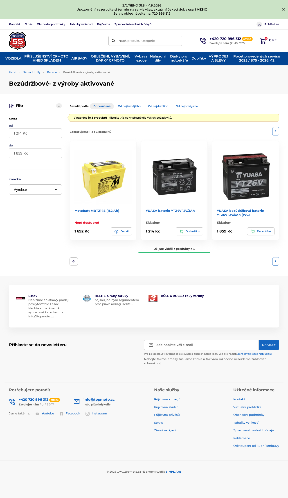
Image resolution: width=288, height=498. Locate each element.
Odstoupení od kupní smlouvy (256, 445)
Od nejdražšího (158, 106)
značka (15, 179)
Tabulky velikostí (81, 24)
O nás (28, 24)
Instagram (99, 413)
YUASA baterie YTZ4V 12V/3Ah (170, 211)
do (11, 145)
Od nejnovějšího (187, 106)
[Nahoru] (74, 261)
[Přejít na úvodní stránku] (17, 41)
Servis (158, 422)
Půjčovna (103, 24)
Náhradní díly (31, 72)
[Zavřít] (283, 9)
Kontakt (14, 24)
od (11, 125)
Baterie (52, 72)
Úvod (12, 72)
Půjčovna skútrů (166, 407)
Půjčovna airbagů (167, 399)
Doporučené (101, 106)
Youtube (48, 413)
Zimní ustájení (165, 430)
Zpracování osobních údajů (133, 24)
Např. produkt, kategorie (137, 40)
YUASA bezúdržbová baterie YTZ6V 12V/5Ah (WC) (240, 213)
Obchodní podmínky (51, 24)
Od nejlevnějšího (129, 106)
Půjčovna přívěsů (167, 414)
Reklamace (241, 438)
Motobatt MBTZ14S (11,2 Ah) (96, 211)
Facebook (73, 413)
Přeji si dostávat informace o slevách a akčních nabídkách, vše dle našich (208, 353)
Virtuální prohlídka (247, 407)
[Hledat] (113, 41)
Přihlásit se (271, 24)
